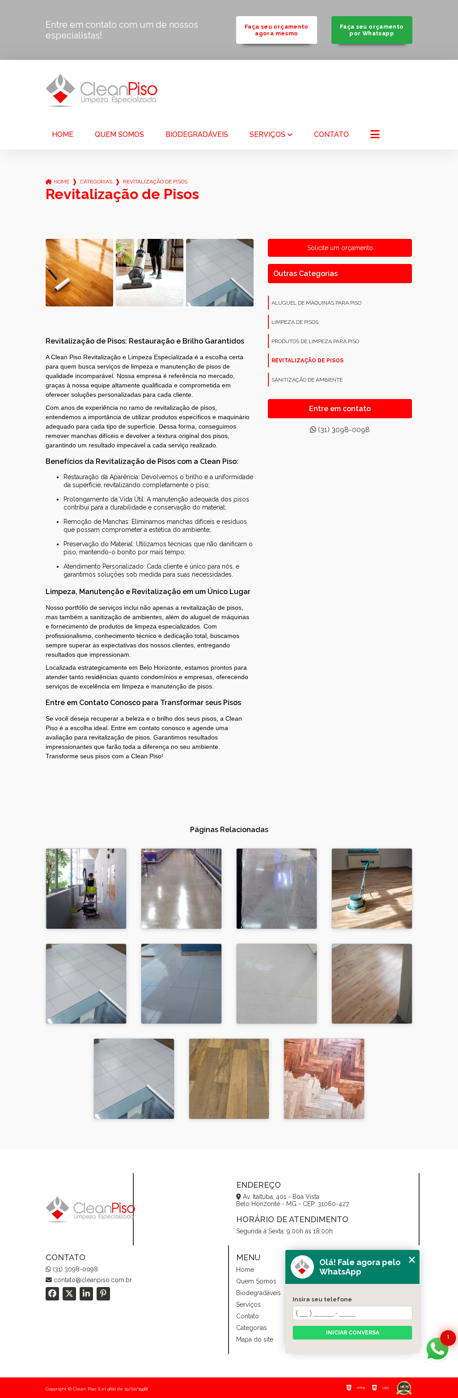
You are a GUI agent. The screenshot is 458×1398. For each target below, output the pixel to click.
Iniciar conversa (352, 1333)
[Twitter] (69, 1293)
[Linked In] (86, 1293)
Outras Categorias (305, 273)
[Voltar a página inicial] (101, 90)
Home (62, 134)
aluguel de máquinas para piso (316, 303)
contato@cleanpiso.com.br (92, 1279)
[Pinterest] (103, 1293)
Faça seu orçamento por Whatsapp (372, 30)
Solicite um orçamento (340, 247)
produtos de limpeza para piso (315, 341)
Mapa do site (254, 1339)
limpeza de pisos (294, 322)
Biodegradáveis (196, 134)
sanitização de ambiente (307, 380)
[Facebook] (52, 1293)
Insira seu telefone (322, 1299)
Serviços (267, 134)
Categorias (96, 181)
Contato (331, 134)
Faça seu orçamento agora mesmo (277, 30)
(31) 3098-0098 (343, 429)
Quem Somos (119, 134)
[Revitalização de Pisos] (79, 272)
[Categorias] (375, 135)
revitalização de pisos (307, 360)
